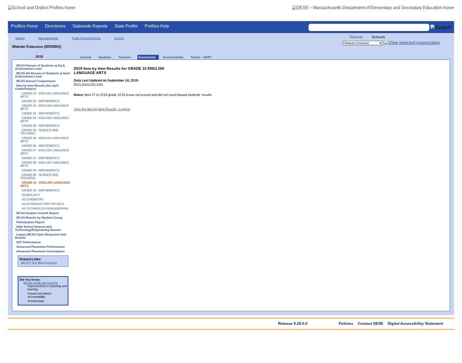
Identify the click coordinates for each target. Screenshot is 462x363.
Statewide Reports (89, 26)
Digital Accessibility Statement (415, 323)
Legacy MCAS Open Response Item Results (40, 236)
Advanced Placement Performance (40, 246)
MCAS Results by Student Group (39, 217)
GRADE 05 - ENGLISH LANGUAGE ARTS (44, 119)
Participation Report (30, 222)
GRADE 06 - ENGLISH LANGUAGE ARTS (44, 139)
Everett (119, 38)
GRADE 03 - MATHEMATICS (40, 101)
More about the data (88, 84)
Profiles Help (157, 26)
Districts (356, 37)
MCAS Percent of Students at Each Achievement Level (40, 67)
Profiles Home (24, 26)
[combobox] (369, 27)
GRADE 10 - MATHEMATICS (40, 190)
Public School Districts (86, 38)
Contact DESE (370, 323)
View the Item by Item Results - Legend (102, 109)
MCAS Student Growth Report (37, 213)
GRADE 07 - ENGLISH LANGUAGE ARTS (44, 152)
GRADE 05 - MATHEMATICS (40, 125)
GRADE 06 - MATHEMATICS (40, 145)
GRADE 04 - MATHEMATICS (40, 113)
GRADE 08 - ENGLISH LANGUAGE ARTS (44, 164)
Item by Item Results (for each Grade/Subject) (37, 87)
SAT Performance (28, 242)
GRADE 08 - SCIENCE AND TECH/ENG (39, 176)
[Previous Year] (32, 57)
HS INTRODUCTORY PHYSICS (43, 204)
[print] (178, 67)
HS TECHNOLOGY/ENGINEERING (45, 208)
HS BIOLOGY (31, 194)
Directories (55, 26)
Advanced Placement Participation (40, 251)
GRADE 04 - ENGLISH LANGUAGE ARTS (44, 107)
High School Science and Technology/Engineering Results (38, 228)
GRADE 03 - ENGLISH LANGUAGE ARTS (44, 95)
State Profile (126, 26)
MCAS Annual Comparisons (36, 81)
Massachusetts (48, 38)
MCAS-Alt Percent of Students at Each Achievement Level (42, 75)
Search (20, 38)
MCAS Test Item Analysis (39, 263)
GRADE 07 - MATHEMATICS (40, 158)
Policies (346, 323)
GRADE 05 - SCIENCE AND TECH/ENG (39, 132)
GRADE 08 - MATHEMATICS (40, 170)
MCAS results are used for (41, 282)
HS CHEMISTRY (33, 199)
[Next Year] (50, 57)
